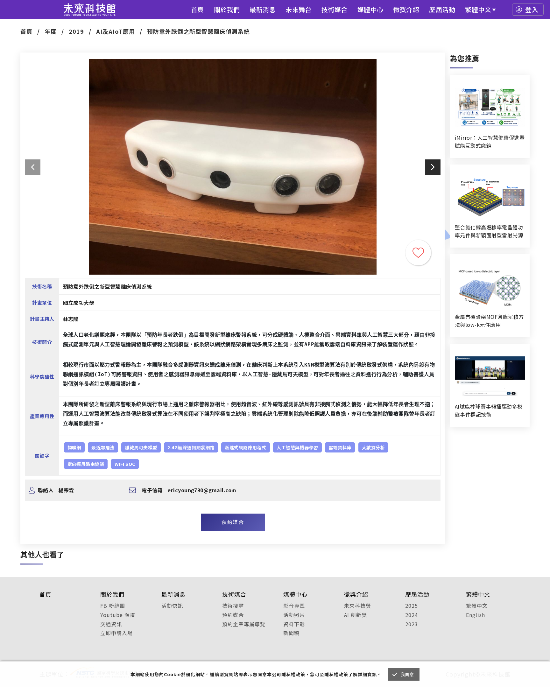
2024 (411, 615)
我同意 (407, 674)
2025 (411, 605)
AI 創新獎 (355, 615)
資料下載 (294, 624)
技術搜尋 (233, 605)
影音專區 (294, 605)
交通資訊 (111, 624)
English (475, 615)
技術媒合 (334, 9)
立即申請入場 (116, 633)
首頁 (197, 9)
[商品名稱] (490, 107)
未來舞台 (299, 9)
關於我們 (227, 9)
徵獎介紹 (406, 9)
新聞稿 (291, 633)
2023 (411, 624)
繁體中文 (478, 9)
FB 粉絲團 (112, 605)
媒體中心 (370, 9)
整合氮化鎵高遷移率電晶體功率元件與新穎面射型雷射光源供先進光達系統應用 (489, 231)
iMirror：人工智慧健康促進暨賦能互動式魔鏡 (490, 141)
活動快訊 (172, 605)
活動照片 (294, 615)
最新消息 (263, 9)
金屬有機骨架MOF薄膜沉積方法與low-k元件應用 (489, 320)
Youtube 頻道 (117, 615)
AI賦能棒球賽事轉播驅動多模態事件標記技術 (489, 410)
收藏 (418, 252)
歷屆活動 (442, 9)
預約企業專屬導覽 (243, 624)
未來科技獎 (357, 605)
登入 (532, 9)
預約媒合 (233, 522)
